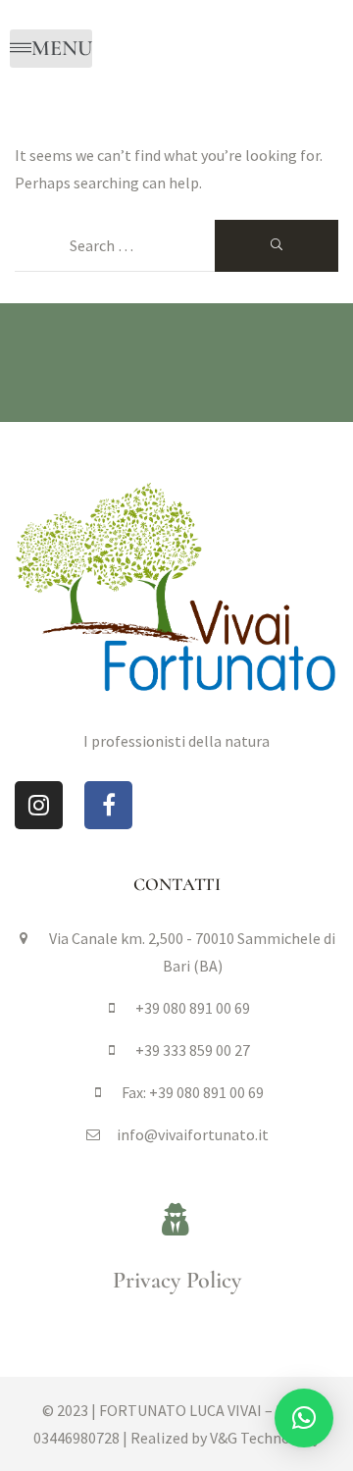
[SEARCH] (276, 246)
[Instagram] (39, 805)
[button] (304, 1418)
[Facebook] (108, 805)
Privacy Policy (177, 1280)
